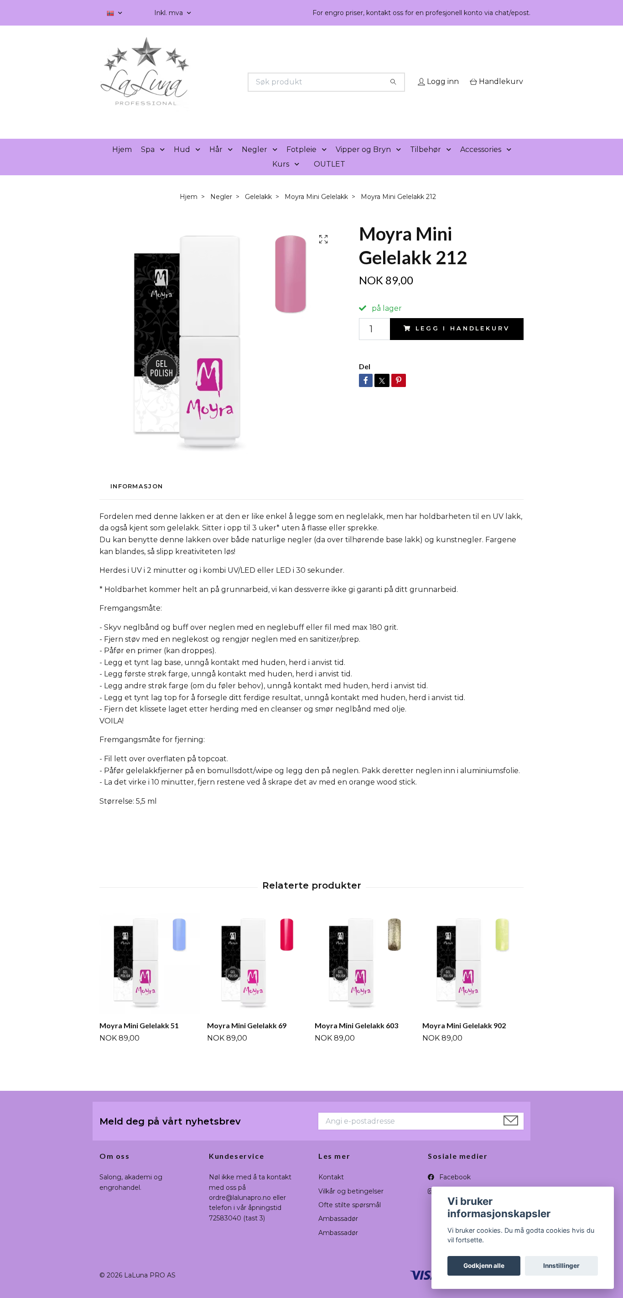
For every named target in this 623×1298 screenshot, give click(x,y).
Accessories (480, 162)
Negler (254, 162)
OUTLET (329, 177)
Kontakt (331, 1190)
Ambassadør (338, 1232)
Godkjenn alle (483, 1265)
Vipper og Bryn (363, 162)
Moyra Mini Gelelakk (316, 209)
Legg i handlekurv (462, 341)
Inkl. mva (169, 13)
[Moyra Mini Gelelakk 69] (257, 976)
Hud (182, 162)
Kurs (280, 177)
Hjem (122, 162)
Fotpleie (301, 162)
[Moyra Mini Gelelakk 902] (472, 976)
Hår (216, 162)
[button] (164, 163)
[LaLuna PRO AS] (206, 82)
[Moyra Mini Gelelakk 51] (149, 976)
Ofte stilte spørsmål (349, 1218)
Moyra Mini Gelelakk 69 (246, 1038)
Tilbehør (425, 162)
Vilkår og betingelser (351, 1204)
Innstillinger (561, 1265)
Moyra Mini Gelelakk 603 (356, 1038)
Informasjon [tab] (136, 499)
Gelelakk (258, 209)
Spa (148, 162)
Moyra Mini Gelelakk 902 (464, 1038)
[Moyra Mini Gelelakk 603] (365, 976)
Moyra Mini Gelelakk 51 (139, 1038)
